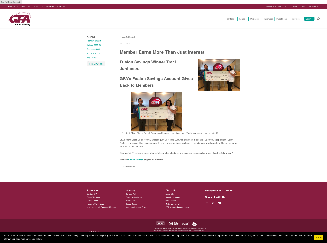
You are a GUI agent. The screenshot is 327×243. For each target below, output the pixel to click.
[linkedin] (213, 202)
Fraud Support (132, 204)
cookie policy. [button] (35, 239)
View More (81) (97, 64)
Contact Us (13, 6)
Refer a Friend (291, 6)
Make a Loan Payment (310, 6)
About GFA (170, 194)
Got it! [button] (319, 237)
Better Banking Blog (174, 204)
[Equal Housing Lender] (173, 223)
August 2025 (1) (93, 53)
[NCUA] (160, 223)
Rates (35, 6)
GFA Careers (171, 200)
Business (254, 18)
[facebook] (207, 202)
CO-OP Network (93, 197)
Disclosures (131, 200)
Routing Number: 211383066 (53, 6)
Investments (281, 18)
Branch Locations (173, 197)
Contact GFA (92, 194)
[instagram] (219, 202)
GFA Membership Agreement (177, 207)
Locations (25, 6)
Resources (295, 18)
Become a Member (273, 6)
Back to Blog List (128, 37)
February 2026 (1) (94, 40)
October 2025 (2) (94, 45)
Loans (242, 18)
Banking (230, 18)
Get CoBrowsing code (11, 2)
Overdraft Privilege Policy (136, 207)
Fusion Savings (135, 159)
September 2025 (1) (95, 49)
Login (308, 18)
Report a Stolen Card (95, 204)
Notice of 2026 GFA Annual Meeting (101, 207)
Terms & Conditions (134, 197)
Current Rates (92, 200)
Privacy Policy (131, 194)
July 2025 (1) (92, 57)
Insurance (268, 18)
